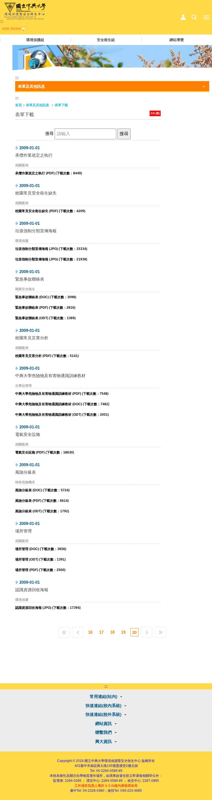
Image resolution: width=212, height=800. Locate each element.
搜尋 (50, 133)
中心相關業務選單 (183, 17)
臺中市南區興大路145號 (98, 766)
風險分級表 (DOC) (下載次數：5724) (42, 490)
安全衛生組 (106, 40)
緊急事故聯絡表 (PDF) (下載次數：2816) (45, 308)
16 (90, 632)
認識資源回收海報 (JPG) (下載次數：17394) (48, 608)
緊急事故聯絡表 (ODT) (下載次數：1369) (45, 318)
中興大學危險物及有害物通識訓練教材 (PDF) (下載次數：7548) (61, 394)
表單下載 (61, 105)
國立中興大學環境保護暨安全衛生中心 (112, 761)
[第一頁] (64, 631)
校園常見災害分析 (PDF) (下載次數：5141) (47, 356)
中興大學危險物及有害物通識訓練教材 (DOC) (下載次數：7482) (62, 404)
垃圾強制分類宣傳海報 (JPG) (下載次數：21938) (51, 259)
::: (1, 21)
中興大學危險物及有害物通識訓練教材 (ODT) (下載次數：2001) (62, 415)
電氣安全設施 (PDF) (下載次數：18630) (44, 452)
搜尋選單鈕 (194, 17)
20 (134, 632)
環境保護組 (35, 40)
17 (101, 632)
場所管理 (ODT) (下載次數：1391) (40, 559)
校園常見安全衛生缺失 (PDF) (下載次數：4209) (50, 211)
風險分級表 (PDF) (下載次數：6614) (42, 501)
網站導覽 (176, 40)
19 (123, 632)
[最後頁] (160, 631)
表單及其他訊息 (37, 105)
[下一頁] (146, 631)
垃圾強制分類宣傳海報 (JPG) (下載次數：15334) (51, 249)
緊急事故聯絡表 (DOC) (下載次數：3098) (45, 297)
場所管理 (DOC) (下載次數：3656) (40, 549)
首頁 (18, 105)
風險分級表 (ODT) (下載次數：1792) (42, 511)
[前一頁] (77, 631)
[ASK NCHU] (14, 29)
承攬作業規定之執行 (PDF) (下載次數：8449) (48, 173)
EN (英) (155, 113)
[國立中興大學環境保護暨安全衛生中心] (25, 11)
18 (112, 632)
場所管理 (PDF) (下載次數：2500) (40, 570)
